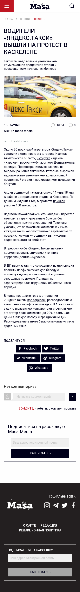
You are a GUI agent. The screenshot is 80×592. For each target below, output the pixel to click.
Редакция (49, 525)
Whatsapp (41, 368)
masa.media (24, 131)
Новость (39, 19)
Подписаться (40, 453)
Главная (9, 19)
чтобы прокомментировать (47, 408)
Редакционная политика (40, 530)
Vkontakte (28, 358)
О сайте (29, 525)
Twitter (54, 348)
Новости (24, 19)
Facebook (30, 348)
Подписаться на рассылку (30, 550)
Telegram (54, 358)
